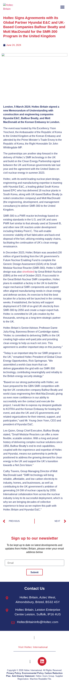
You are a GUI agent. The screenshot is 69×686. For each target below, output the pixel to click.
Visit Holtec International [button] (33, 647)
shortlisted (28, 271)
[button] (62, 7)
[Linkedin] (42, 661)
